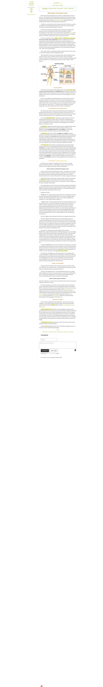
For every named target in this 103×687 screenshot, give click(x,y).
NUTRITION (60, 8)
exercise (40, 294)
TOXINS (65, 8)
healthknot (56, 3)
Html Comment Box (51, 353)
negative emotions (67, 289)
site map (31, 3)
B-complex (68, 304)
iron (71, 304)
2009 (31, 10)
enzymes (71, 32)
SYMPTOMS (70, 8)
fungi (59, 20)
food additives (56, 295)
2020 (31, 8)
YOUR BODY (45, 8)
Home (31, 1)
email (31, 5)
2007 (31, 12)
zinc (74, 304)
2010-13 (31, 9)
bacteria (55, 20)
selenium (43, 306)
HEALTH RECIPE (52, 8)
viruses (61, 20)
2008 (31, 11)
